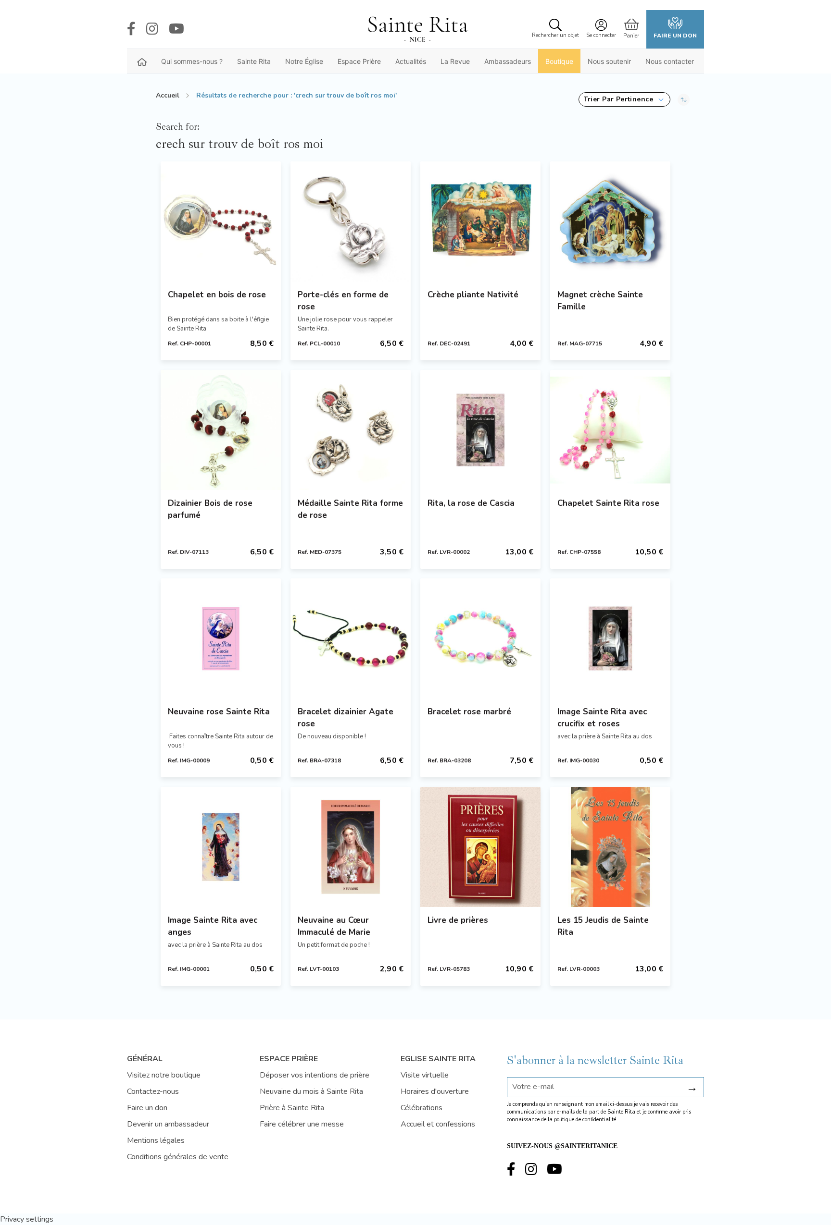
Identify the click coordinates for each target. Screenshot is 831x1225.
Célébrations (421, 1107)
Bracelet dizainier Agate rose (345, 717)
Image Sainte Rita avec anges (212, 926)
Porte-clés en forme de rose (343, 300)
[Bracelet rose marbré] (480, 638)
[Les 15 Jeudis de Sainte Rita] (610, 847)
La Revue (455, 61)
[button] (624, 99)
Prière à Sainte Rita (292, 1107)
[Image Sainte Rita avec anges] (221, 847)
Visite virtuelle (425, 1075)
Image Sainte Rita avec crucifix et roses (602, 717)
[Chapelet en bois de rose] (221, 221)
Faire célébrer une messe (302, 1124)
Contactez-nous (153, 1091)
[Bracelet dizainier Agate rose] (350, 638)
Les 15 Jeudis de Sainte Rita (603, 926)
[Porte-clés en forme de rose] (350, 221)
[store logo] (417, 29)
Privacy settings (26, 1219)
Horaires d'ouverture (435, 1091)
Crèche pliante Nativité (473, 294)
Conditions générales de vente (177, 1157)
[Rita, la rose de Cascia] (480, 430)
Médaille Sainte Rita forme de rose (350, 509)
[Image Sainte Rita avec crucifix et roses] (610, 638)
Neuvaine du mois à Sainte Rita (311, 1091)
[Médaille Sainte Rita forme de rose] (350, 430)
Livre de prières (458, 920)
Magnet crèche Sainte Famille (600, 300)
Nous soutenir (609, 61)
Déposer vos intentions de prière (314, 1075)
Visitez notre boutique (164, 1075)
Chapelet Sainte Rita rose (608, 503)
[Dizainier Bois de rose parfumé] (221, 430)
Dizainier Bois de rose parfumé (210, 509)
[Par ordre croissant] (684, 99)
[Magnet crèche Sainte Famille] (610, 221)
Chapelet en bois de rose (217, 294)
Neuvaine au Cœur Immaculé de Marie (334, 926)
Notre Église (304, 61)
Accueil (167, 95)
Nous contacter (669, 61)
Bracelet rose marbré (469, 711)
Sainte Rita (254, 61)
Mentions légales (156, 1140)
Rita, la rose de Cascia (471, 503)
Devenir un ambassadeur (168, 1124)
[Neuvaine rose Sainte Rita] (221, 638)
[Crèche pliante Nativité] (480, 221)
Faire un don (675, 35)
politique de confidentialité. (585, 1119)
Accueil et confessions (438, 1124)
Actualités (410, 61)
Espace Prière (359, 61)
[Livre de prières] (480, 847)
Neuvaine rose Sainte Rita (219, 711)
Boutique (559, 61)
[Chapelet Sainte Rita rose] (610, 430)
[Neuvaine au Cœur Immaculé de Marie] (350, 847)
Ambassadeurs (507, 61)
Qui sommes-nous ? (192, 61)
